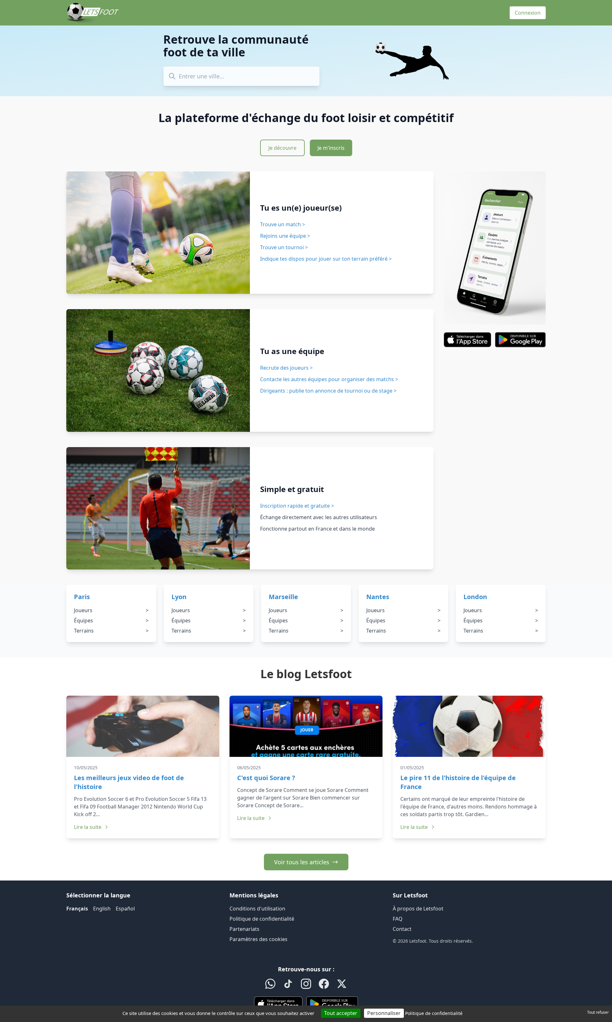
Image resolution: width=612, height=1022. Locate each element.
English (102, 908)
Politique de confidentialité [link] (434, 1013)
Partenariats (244, 928)
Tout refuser (598, 1012)
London (475, 596)
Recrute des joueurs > (286, 367)
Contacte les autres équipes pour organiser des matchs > (329, 379)
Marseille (283, 596)
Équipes (111, 620)
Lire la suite (87, 826)
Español (125, 908)
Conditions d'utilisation (257, 908)
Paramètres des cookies (258, 939)
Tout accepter (340, 1013)
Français (77, 908)
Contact (402, 928)
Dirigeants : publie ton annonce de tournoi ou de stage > (328, 390)
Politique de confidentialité (261, 918)
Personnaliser (384, 1013)
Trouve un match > (282, 224)
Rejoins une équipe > (285, 235)
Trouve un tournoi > (284, 247)
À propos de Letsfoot (418, 908)
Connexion (528, 12)
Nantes (377, 596)
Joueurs (111, 610)
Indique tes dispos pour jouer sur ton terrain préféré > (326, 258)
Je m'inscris (331, 147)
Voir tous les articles (301, 862)
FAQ (398, 918)
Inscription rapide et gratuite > (297, 505)
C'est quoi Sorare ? (266, 777)
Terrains (111, 630)
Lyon (178, 596)
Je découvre (282, 147)
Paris (82, 596)
